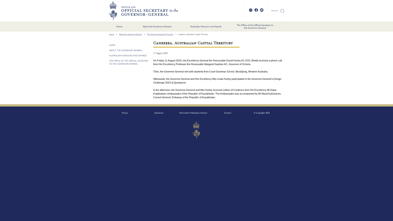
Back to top (382, 216)
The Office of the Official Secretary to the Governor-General (255, 26)
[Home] (143, 11)
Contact (227, 112)
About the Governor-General (157, 26)
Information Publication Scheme (193, 112)
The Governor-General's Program (160, 34)
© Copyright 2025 (262, 112)
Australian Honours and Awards (206, 26)
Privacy (125, 112)
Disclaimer (159, 112)
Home (119, 26)
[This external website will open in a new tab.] (250, 11)
